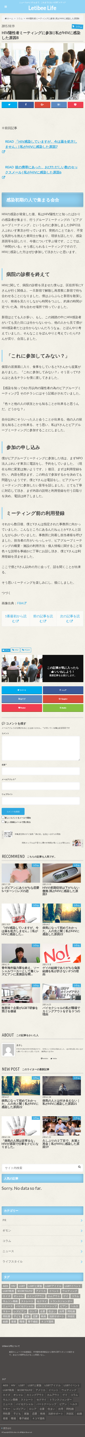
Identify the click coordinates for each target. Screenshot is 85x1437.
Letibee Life (42, 8)
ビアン (63, 1306)
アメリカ (41, 1290)
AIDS (5, 1285)
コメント (5, 733)
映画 (43, 1316)
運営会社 (7, 1428)
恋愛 (35, 1316)
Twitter (55, 1058)
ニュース (8, 1251)
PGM (27, 649)
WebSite (45, 1058)
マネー (6, 1311)
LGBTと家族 (35, 1285)
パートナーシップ (47, 1306)
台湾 (61, 1311)
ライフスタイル (12, 1261)
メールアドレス (9, 779)
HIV (17, 649)
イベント (54, 1290)
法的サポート (56, 1316)
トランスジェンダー (61, 1301)
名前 (4, 765)
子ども (17, 1316)
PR (4, 1220)
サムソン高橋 (10, 1301)
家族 (27, 1316)
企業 (42, 1311)
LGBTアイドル (53, 1285)
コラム (6, 650)
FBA (20, 603)
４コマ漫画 (47, 1321)
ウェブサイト (7, 794)
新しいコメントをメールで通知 (18, 818)
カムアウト (54, 1296)
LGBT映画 (8, 1290)
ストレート (27, 1301)
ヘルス (74, 1306)
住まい (52, 1311)
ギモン (6, 1230)
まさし (19, 1045)
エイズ (6, 1296)
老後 (13, 1321)
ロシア (33, 1311)
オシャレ (19, 1296)
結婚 (5, 1321)
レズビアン (20, 1311)
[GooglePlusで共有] (42, 104)
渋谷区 (71, 1316)
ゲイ (65, 1296)
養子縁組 (33, 1321)
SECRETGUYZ (24, 1290)
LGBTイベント (73, 1285)
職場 (22, 1321)
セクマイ (42, 1301)
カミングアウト (35, 1296)
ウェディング (69, 1290)
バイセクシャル (24, 1306)
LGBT (22, 1285)
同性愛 (6, 1316)
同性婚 (71, 1311)
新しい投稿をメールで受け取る (18, 822)
